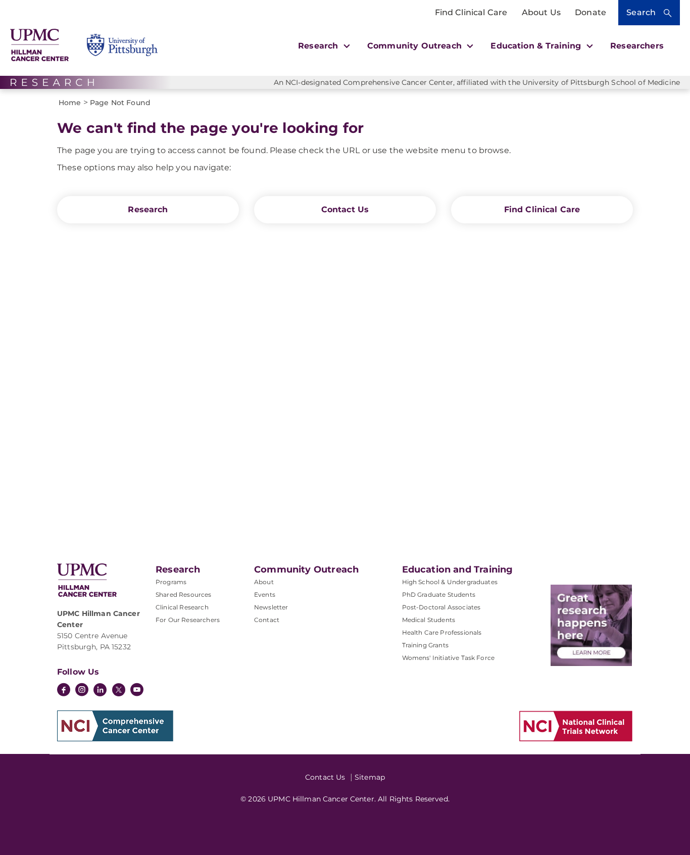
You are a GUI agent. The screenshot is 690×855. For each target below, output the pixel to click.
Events (264, 594)
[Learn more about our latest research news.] (591, 625)
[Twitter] (118, 689)
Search (641, 12)
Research (148, 209)
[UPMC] (39, 45)
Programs (171, 582)
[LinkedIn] (100, 691)
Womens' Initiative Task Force (448, 657)
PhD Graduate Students (438, 594)
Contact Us (345, 209)
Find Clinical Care (471, 12)
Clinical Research (182, 607)
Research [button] (319, 46)
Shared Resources (184, 594)
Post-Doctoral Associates (441, 607)
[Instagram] (81, 691)
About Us (541, 12)
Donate (590, 12)
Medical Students (429, 620)
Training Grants (425, 645)
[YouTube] (136, 691)
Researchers (637, 46)
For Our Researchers (188, 620)
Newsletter (271, 607)
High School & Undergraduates (450, 582)
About (264, 582)
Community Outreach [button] (415, 46)
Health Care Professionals (442, 632)
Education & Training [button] (536, 46)
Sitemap (370, 777)
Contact (266, 620)
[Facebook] (63, 691)
